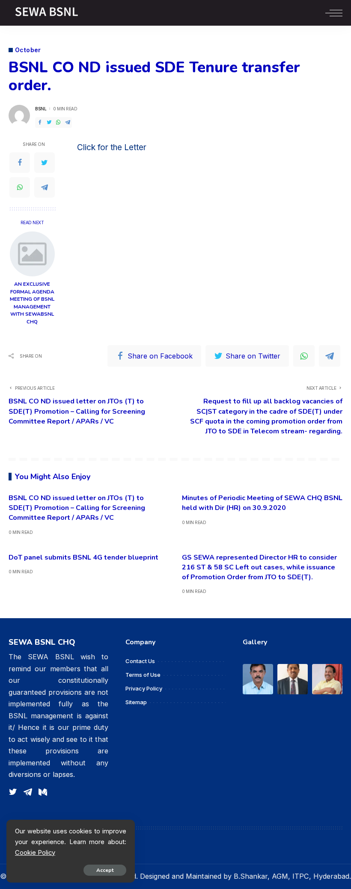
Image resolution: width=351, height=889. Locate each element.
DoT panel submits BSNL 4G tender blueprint (83, 557)
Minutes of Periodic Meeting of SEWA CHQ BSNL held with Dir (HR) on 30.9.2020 (262, 503)
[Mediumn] (43, 792)
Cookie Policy (35, 852)
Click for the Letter (111, 147)
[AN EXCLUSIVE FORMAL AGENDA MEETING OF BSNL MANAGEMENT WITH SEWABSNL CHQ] (32, 253)
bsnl (40, 109)
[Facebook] (40, 122)
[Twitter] (49, 122)
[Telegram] (67, 122)
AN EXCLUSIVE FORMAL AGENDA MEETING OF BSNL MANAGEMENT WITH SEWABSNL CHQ (32, 303)
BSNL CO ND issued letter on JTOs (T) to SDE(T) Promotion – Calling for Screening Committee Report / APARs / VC (77, 507)
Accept (104, 870)
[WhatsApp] (58, 122)
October (28, 50)
